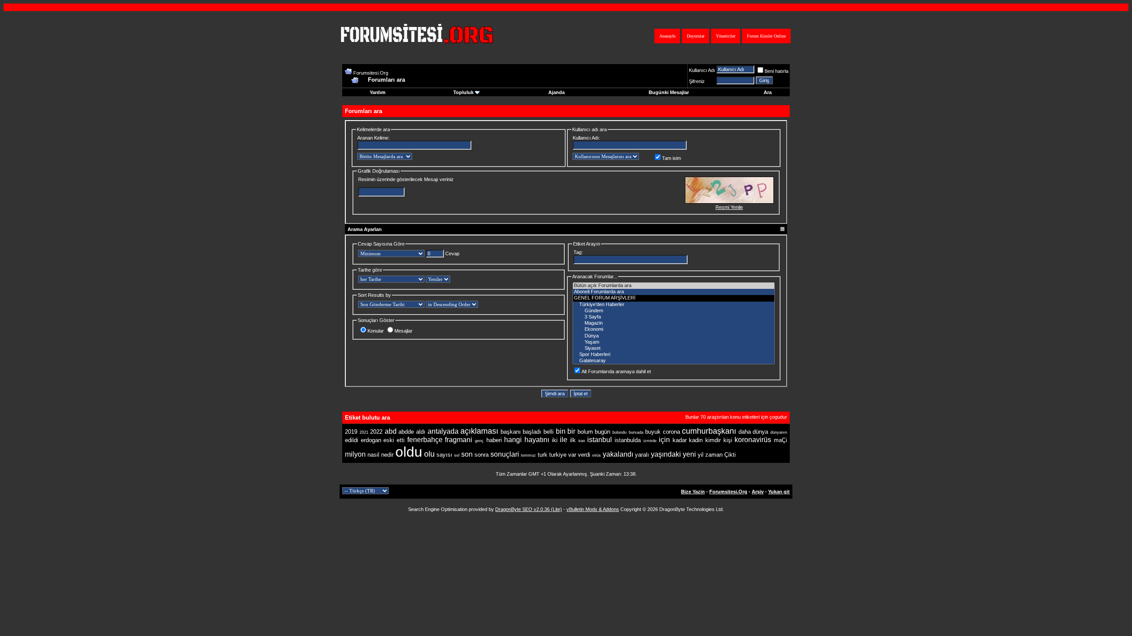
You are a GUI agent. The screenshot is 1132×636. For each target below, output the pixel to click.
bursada (636, 432)
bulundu (619, 432)
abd (391, 431)
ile (563, 439)
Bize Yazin (693, 491)
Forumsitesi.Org (370, 73)
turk (542, 454)
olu (429, 454)
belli (548, 431)
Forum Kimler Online (766, 36)
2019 (351, 431)
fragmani (458, 439)
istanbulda (628, 440)
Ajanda (556, 92)
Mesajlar (403, 330)
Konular (375, 330)
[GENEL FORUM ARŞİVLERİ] (673, 298)
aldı (420, 431)
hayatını (536, 439)
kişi (727, 440)
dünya (760, 431)
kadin (696, 440)
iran (581, 441)
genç (479, 441)
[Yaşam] (673, 342)
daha (744, 431)
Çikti (730, 454)
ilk (573, 440)
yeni (689, 454)
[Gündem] (673, 311)
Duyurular (695, 36)
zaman (714, 454)
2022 (376, 431)
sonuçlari (504, 454)
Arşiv (758, 491)
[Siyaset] (673, 348)
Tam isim (671, 158)
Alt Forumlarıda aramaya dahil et (616, 371)
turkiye (557, 454)
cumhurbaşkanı (709, 431)
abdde (406, 431)
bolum (585, 431)
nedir (387, 454)
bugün (602, 431)
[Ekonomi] (673, 329)
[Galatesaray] (673, 361)
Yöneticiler (725, 36)
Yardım (378, 92)
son (467, 454)
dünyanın (778, 432)
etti (401, 440)
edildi (351, 440)
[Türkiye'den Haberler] (673, 305)
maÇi (780, 440)
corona (671, 431)
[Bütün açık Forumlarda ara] (673, 286)
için (664, 439)
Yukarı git (779, 491)
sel (456, 455)
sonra (481, 454)
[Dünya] (673, 336)
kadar (680, 440)
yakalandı (618, 454)
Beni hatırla (776, 71)
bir (571, 431)
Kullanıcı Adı (702, 70)
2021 (363, 432)
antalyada (443, 431)
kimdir (713, 440)
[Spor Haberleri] (673, 355)
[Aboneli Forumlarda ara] (673, 292)
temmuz (528, 455)
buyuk (653, 431)
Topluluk (463, 92)
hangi (513, 439)
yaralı (642, 454)
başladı (532, 431)
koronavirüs (752, 439)
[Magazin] (673, 323)
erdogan (371, 440)
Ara (768, 92)
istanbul (599, 439)
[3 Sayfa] (673, 317)
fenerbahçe (425, 439)
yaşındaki (666, 454)
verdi (584, 454)
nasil (373, 454)
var (572, 454)
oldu (408, 452)
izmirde (650, 441)
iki (555, 440)
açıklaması (479, 431)
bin (561, 431)
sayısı (444, 454)
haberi (494, 440)
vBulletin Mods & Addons (592, 509)
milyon (355, 454)
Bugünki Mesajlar (669, 92)
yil (701, 454)
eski (388, 440)
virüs (596, 455)
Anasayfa (667, 36)
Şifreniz (697, 81)
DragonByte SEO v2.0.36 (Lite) (528, 509)
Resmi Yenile (729, 207)
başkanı (511, 431)
